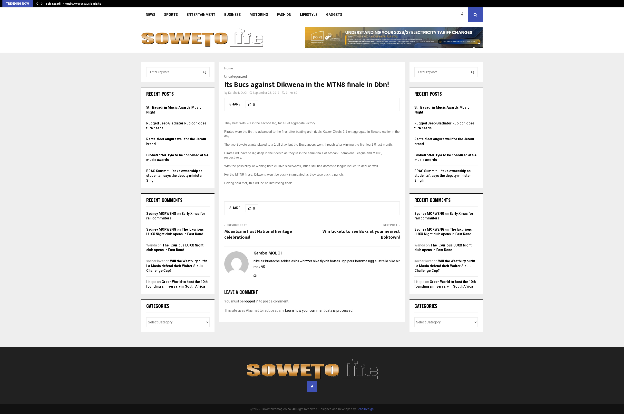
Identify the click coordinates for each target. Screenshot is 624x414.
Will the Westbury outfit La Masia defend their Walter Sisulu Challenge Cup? (176, 266)
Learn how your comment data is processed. (319, 310)
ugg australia (378, 261)
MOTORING (259, 15)
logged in (251, 301)
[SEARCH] (204, 72)
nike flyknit (321, 261)
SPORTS (171, 15)
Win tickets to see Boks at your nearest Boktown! (361, 234)
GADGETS (334, 15)
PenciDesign (365, 409)
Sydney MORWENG (161, 214)
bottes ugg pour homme (348, 261)
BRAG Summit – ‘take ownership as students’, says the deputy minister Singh (174, 175)
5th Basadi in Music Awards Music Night (73, 3)
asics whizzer (301, 261)
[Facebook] (463, 15)
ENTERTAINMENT (201, 15)
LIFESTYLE (308, 15)
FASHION (284, 15)
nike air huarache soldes (272, 261)
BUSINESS (232, 15)
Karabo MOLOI (237, 92)
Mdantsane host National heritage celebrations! (258, 234)
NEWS (150, 15)
